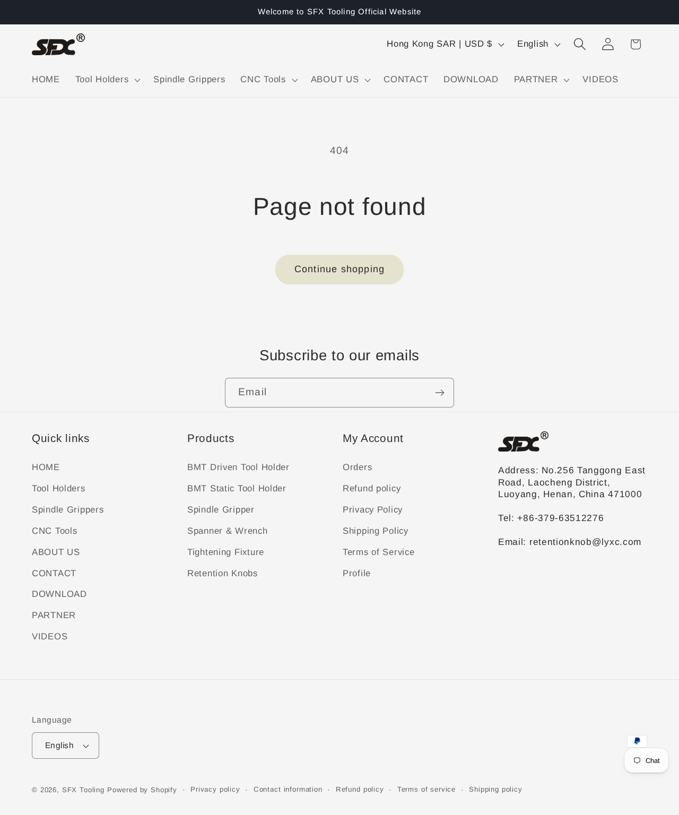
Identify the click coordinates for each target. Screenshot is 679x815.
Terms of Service (379, 552)
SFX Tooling (83, 790)
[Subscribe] (439, 393)
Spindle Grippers (68, 510)
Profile (357, 573)
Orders (357, 467)
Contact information (288, 789)
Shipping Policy (375, 531)
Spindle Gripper (221, 510)
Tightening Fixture (225, 552)
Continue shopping (339, 269)
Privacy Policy (373, 510)
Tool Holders (58, 488)
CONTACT (54, 573)
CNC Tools (54, 531)
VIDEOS (49, 636)
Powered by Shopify (142, 790)
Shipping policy (496, 789)
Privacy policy (215, 789)
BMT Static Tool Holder (236, 488)
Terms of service (426, 789)
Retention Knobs (222, 573)
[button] (106, 79)
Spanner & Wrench (227, 531)
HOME (46, 467)
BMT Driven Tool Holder (238, 467)
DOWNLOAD (59, 594)
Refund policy (372, 488)
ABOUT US (56, 552)
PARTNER (54, 615)
